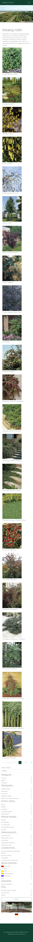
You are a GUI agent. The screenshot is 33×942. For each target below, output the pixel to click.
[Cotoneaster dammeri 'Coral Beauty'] (12, 387)
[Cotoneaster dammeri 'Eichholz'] (12, 417)
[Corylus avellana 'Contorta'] (12, 179)
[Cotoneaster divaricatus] (12, 565)
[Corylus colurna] (12, 209)
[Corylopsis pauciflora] (12, 90)
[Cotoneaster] (12, 327)
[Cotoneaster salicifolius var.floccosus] (12, 684)
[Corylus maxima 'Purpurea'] (12, 238)
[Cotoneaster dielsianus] (12, 536)
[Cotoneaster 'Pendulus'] (12, 744)
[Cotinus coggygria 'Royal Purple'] (12, 298)
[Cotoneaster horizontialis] (12, 595)
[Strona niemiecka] (16, 915)
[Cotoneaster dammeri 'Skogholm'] (12, 446)
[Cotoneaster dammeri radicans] (12, 476)
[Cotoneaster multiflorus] (12, 654)
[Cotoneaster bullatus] (12, 357)
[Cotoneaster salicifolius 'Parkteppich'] (12, 714)
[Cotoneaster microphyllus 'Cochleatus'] (12, 625)
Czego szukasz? (6, 767)
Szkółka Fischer (7, 3)
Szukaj (16, 899)
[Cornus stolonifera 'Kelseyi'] (12, 60)
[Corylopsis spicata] (12, 119)
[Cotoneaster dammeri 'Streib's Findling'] (12, 506)
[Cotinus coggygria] (12, 268)
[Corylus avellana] (12, 149)
